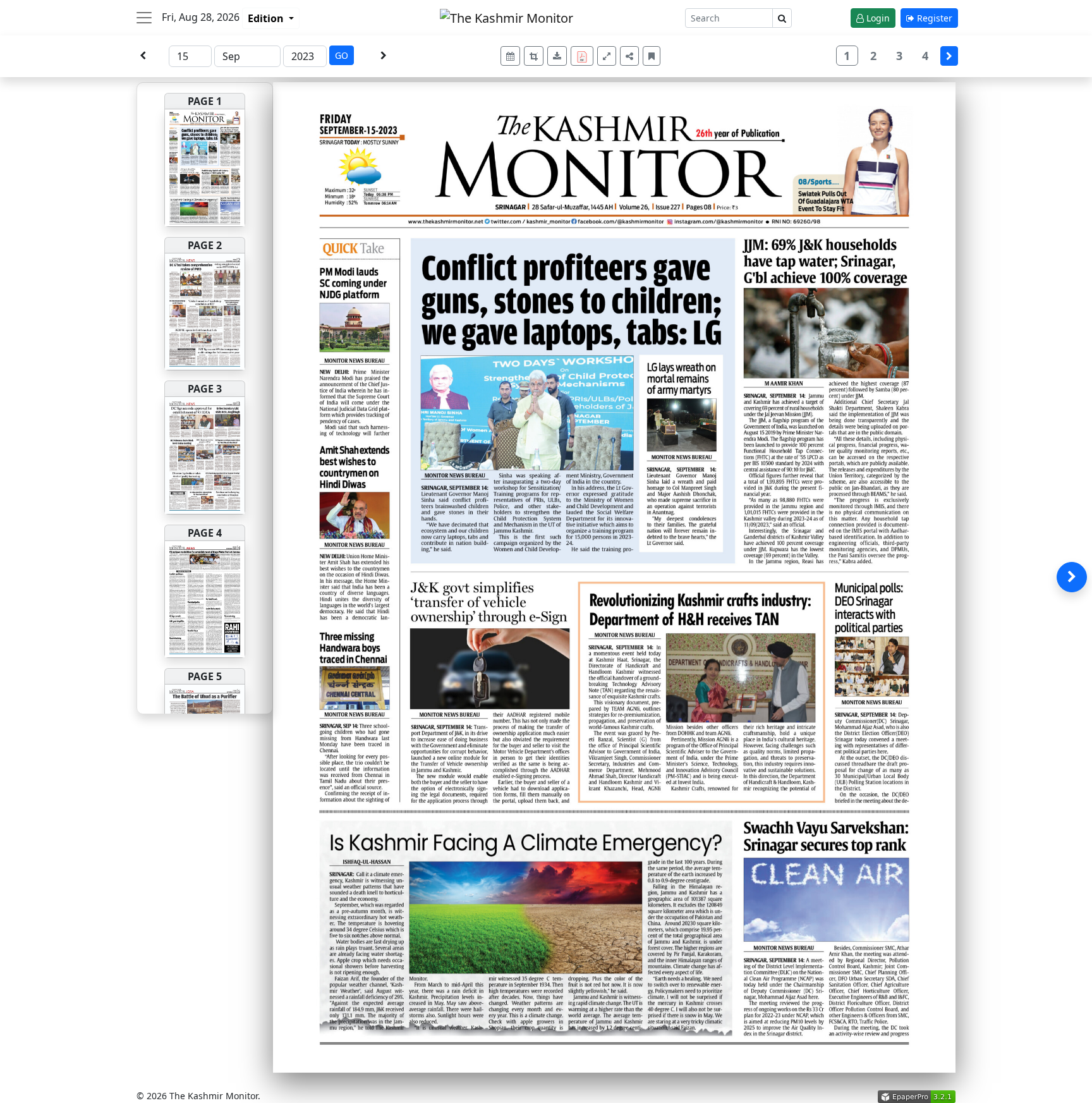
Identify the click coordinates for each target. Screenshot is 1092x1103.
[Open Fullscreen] (606, 56)
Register (933, 18)
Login (877, 18)
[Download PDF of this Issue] (584, 54)
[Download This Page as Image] (557, 56)
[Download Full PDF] (582, 56)
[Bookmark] (651, 56)
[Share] (629, 56)
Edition (267, 18)
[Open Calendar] (510, 56)
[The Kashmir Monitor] (506, 16)
